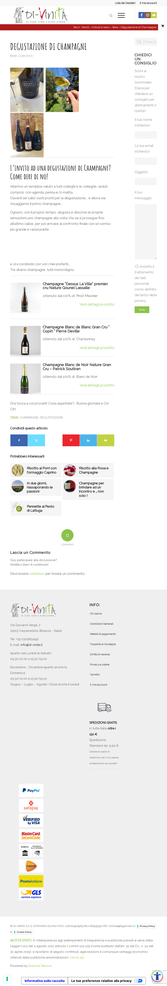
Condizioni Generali (101, 623)
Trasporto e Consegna (103, 644)
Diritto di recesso (100, 654)
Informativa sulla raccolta (45, 981)
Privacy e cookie (99, 664)
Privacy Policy (147, 926)
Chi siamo (96, 613)
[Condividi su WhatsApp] (53, 440)
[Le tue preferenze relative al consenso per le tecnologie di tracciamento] (7, 979)
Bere (13, 55)
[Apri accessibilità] (157, 976)
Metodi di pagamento (103, 633)
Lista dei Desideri (125, 2)
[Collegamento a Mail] (154, 15)
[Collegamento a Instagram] (148, 15)
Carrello (95, 674)
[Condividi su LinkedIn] (88, 440)
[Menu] (119, 15)
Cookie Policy (24, 932)
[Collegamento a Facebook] (141, 15)
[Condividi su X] (36, 440)
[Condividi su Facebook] (19, 440)
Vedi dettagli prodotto (97, 304)
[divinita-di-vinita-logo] (41, 15)
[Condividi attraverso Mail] (105, 440)
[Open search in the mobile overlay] (111, 15)
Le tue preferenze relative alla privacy (101, 981)
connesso (37, 574)
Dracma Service (40, 966)
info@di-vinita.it (31, 645)
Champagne (28, 417)
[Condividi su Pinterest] (71, 440)
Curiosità (25, 55)
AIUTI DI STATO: (21, 940)
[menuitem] (125, 3)
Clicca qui (77, 957)
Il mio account (148, 2)
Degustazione (51, 417)
